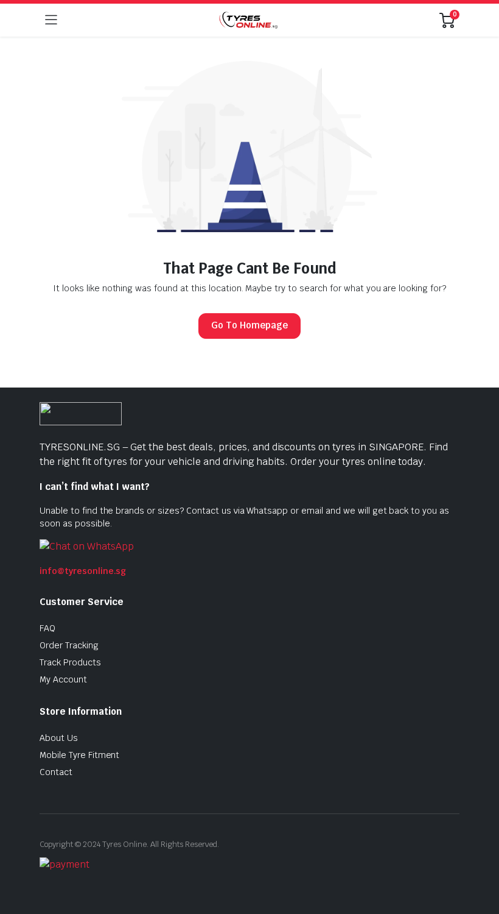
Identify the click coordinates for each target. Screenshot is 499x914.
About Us (59, 737)
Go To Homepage (249, 325)
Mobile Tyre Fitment (79, 754)
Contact (56, 772)
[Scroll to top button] (479, 859)
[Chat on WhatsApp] (87, 546)
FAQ (47, 628)
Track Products (70, 662)
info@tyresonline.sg (83, 570)
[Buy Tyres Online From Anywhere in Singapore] (248, 19)
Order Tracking (69, 645)
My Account (63, 679)
